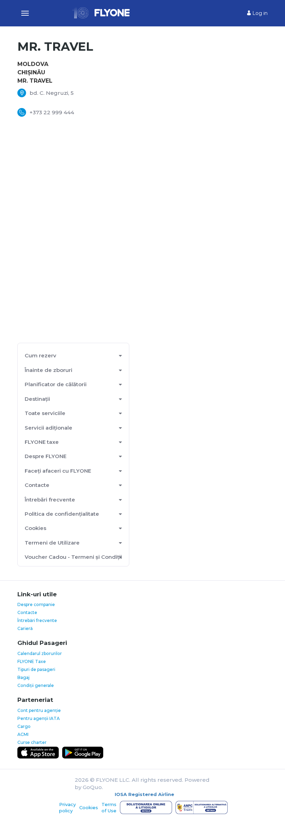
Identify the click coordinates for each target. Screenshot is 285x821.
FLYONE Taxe (31, 661)
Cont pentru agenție (39, 710)
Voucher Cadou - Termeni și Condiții (73, 557)
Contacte (27, 612)
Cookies (35, 528)
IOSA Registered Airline (144, 794)
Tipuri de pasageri (36, 669)
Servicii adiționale (48, 427)
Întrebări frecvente (50, 499)
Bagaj (23, 677)
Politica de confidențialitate (62, 514)
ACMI (22, 734)
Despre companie (36, 604)
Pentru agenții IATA (38, 718)
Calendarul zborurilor (39, 653)
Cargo (24, 726)
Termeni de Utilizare (52, 542)
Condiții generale (35, 685)
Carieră (25, 628)
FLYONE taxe (42, 442)
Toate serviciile (45, 413)
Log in (259, 13)
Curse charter (32, 742)
